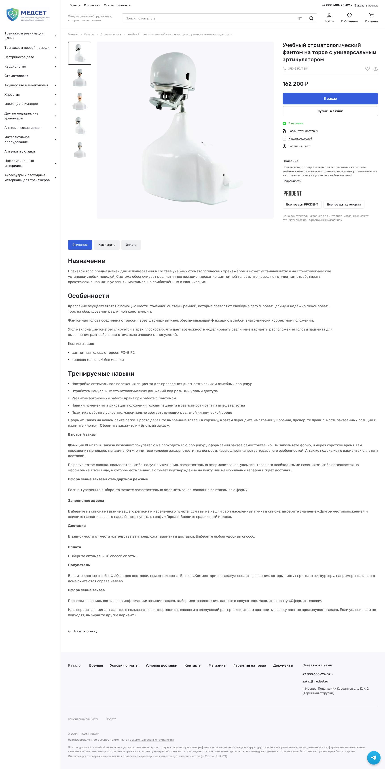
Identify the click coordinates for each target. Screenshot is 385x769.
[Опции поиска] (300, 18)
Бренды (96, 665)
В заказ (330, 98)
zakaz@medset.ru (315, 681)
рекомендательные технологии (152, 739)
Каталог (75, 665)
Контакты (192, 665)
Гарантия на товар (249, 665)
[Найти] (311, 18)
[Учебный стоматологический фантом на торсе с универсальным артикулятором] (185, 130)
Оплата (131, 245)
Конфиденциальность (83, 719)
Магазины (217, 665)
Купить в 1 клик (330, 111)
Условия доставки (161, 665)
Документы (283, 665)
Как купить (106, 245)
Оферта (111, 719)
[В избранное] (367, 69)
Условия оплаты (124, 665)
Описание (80, 245)
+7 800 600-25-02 (336, 5)
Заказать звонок (366, 5)
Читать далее (345, 751)
